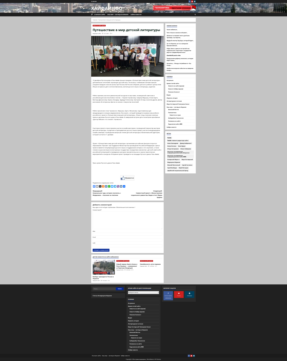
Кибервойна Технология (175, 118)
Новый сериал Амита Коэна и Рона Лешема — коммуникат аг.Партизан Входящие (126, 266)
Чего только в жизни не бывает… (177, 32)
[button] (92, 14)
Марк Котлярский (187, 159)
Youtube (169, 138)
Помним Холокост (174, 92)
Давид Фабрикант (186, 143)
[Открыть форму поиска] (195, 14)
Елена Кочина (171, 146)
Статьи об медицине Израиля (102, 296)
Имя (94, 231)
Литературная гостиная (174, 101)
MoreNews (150, 359)
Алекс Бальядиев (172, 143)
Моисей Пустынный (173, 165)
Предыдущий (107, 193)
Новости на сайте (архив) (99, 25)
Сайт (94, 243)
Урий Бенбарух (172, 168)
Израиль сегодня (172, 98)
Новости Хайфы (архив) (175, 89)
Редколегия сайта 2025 (175, 124)
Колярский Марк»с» (173, 159)
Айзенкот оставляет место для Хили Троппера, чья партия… (178, 36)
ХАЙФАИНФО (106, 7)
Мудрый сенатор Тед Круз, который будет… (180, 40)
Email (94, 237)
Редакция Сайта (97, 33)
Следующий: (146, 194)
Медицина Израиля (173, 162)
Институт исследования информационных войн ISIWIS (176, 156)
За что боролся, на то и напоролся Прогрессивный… (177, 44)
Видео (169, 95)
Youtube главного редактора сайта (177, 140)
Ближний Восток (173, 109)
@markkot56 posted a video (174, 55)
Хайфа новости (136, 14)
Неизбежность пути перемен (150, 264)
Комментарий (97, 210)
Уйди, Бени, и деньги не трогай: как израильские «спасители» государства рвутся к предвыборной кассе (179, 50)
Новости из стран (175, 115)
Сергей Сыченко (187, 165)
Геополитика (172, 112)
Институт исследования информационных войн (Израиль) (178, 152)
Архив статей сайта (173, 83)
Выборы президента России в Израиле (103, 277)
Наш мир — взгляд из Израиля (117, 14)
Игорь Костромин (173, 149)
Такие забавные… (172, 29)
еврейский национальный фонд (177, 170)
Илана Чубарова (185, 149)
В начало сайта (99, 14)
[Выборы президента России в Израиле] (104, 267)
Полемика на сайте (174, 121)
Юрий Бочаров (183, 168)
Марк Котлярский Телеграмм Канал (178, 104)
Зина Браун (181, 146)
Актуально (170, 80)
